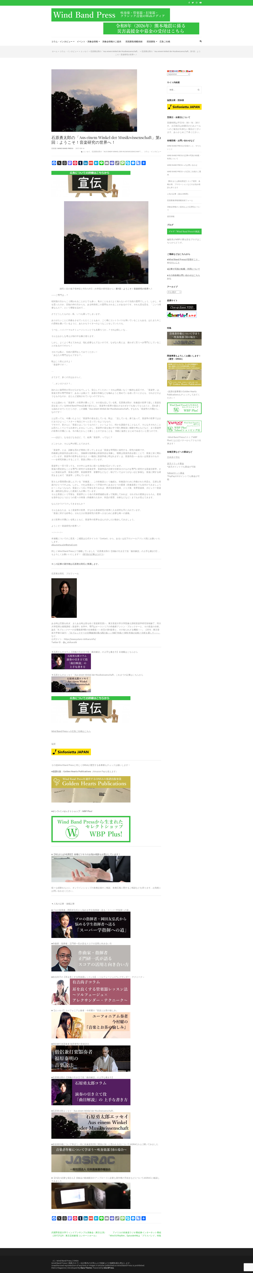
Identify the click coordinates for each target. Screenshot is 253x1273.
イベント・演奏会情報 (87, 41)
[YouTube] (201, 3)
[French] (178, 71)
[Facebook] (189, 3)
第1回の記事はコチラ (93, 554)
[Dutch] (170, 71)
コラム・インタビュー (61, 41)
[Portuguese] (187, 71)
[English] (173, 71)
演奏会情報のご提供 (111, 41)
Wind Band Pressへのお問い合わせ (182, 165)
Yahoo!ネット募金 (175, 473)
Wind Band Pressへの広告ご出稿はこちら (71, 731)
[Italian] (182, 71)
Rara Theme (86, 1268)
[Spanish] (192, 71)
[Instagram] (196, 3)
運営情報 (170, 216)
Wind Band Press (65, 148)
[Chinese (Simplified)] (168, 71)
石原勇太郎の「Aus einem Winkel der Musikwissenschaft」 (117, 151)
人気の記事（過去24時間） (178, 194)
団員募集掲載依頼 (134, 41)
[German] (180, 71)
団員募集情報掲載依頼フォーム (180, 200)
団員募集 (151, 41)
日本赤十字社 (173, 457)
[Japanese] (185, 71)
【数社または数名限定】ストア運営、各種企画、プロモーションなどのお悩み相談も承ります (183, 184)
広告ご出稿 (165, 41)
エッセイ (86, 151)
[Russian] (189, 71)
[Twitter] (193, 3)
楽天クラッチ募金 (175, 463)
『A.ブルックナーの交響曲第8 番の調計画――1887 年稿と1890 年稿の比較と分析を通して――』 (114, 633)
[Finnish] (175, 71)
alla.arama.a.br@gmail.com (64, 545)
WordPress (109, 1268)
